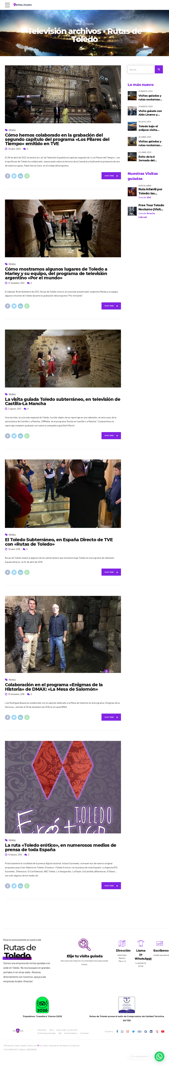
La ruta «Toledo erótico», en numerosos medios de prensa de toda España (60, 847)
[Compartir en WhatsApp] (27, 176)
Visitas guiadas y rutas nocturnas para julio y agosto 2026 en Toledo (150, 143)
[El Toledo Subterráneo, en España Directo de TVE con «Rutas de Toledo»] (63, 493)
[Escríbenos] (159, 943)
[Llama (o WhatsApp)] (141, 943)
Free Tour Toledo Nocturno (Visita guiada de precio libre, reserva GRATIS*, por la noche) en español (151, 207)
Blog (52, 1030)
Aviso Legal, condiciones (66, 1030)
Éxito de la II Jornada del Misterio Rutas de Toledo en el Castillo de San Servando (150, 158)
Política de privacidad (46, 1033)
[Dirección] (122, 943)
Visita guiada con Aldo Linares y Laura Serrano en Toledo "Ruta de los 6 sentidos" (150, 113)
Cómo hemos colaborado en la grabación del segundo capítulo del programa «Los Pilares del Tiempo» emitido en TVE (57, 140)
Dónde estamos (70, 1033)
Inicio (78, 24)
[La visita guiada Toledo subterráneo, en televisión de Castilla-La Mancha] (63, 358)
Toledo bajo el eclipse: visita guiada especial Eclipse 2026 (149, 128)
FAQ (60, 1033)
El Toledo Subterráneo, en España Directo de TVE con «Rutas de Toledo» (59, 542)
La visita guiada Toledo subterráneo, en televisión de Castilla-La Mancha (62, 401)
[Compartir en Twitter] (14, 176)
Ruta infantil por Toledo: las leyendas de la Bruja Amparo (150, 191)
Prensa (12, 130)
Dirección (123, 950)
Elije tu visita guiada (84, 956)
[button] (159, 1056)
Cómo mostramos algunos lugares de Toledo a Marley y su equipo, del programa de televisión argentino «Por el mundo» (56, 273)
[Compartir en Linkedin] (20, 176)
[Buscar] (159, 69)
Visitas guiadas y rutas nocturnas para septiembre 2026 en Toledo (149, 97)
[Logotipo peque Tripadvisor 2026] (42, 1005)
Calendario (42, 1030)
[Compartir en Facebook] (7, 176)
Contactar (84, 1033)
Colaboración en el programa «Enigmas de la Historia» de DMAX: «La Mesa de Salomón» (54, 687)
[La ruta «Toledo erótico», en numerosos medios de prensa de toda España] (63, 787)
